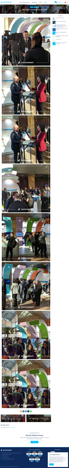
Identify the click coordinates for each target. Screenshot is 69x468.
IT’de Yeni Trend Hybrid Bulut (61, 21)
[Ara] (68, 2)
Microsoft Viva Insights (60, 17)
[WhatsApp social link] (31, 411)
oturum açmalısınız (12, 427)
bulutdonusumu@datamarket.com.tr (9, 458)
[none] (65, 2)
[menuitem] (65, 2)
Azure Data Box (58, 39)
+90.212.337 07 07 (6, 455)
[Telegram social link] (26, 411)
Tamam (51, 464)
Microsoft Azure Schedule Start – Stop (61, 33)
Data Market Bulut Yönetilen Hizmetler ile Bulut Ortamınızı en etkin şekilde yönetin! (61, 25)
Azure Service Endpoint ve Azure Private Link (61, 43)
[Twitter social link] (28, 411)
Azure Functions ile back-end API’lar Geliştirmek (62, 36)
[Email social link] (21, 411)
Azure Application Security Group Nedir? (61, 29)
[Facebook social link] (23, 411)
